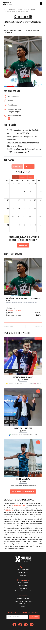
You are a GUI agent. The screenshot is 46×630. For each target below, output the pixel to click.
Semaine (23, 177)
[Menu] (41, 3)
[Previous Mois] (26, 166)
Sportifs (11, 9)
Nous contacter (23, 570)
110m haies (11, 12)
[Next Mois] (31, 166)
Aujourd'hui (17, 166)
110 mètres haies (18, 505)
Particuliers (23, 585)
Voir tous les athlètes (22, 491)
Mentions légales (23, 598)
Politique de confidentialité (23, 601)
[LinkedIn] (26, 624)
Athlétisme (22, 9)
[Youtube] (31, 624)
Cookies (23, 575)
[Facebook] (14, 624)
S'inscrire (34, 617)
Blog (23, 606)
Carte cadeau (23, 583)
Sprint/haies (35, 9)
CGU (25, 604)
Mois (16, 177)
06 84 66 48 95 (23, 572)
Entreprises (23, 588)
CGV (20, 604)
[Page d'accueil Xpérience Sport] (7, 3)
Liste (30, 177)
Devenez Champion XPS (23, 591)
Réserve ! (23, 245)
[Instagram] (20, 624)
